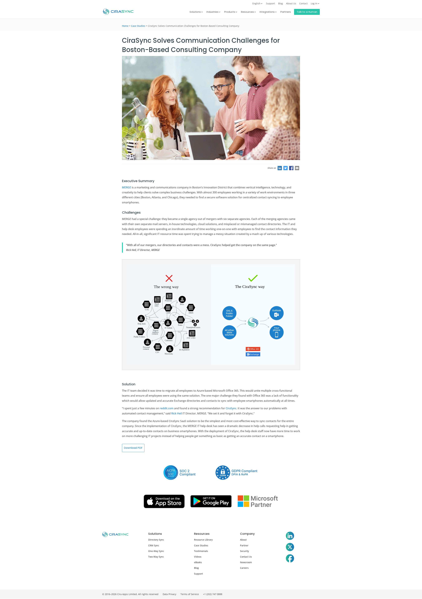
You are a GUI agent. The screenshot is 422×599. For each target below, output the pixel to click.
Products (229, 12)
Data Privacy (169, 594)
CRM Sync (153, 545)
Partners (285, 12)
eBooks (198, 562)
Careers (244, 567)
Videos (197, 556)
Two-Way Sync (156, 556)
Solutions (195, 12)
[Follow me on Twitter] (290, 547)
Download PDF (133, 448)
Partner (244, 545)
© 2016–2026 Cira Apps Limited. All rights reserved (130, 594)
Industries (212, 12)
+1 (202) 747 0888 (212, 594)
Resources (247, 12)
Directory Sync (156, 539)
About (243, 539)
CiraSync (231, 408)
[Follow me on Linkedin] (290, 536)
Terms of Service (190, 594)
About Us (291, 3)
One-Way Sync (156, 551)
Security (244, 551)
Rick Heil (176, 413)
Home (125, 25)
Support (270, 3)
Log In (314, 3)
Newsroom (246, 562)
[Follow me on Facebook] (290, 559)
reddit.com (166, 408)
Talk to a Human (307, 12)
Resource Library (203, 539)
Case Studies (138, 25)
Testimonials (201, 551)
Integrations (267, 12)
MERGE (126, 187)
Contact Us (246, 556)
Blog (280, 3)
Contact (303, 3)
